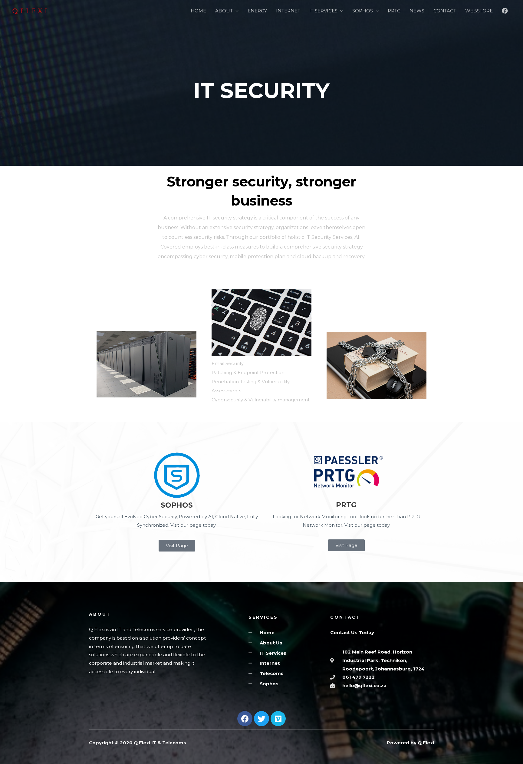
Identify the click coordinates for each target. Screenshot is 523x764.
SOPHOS (362, 11)
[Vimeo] (278, 718)
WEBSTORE (479, 11)
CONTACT (444, 11)
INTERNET (288, 11)
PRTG (394, 11)
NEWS (417, 11)
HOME (198, 11)
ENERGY (257, 11)
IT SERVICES (323, 11)
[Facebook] (244, 718)
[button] (177, 546)
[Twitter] (261, 718)
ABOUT (224, 11)
